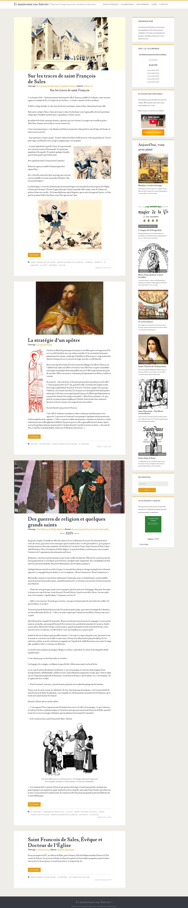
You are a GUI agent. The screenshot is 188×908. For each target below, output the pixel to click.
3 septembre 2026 (153, 76)
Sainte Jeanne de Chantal (70, 262)
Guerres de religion (53, 812)
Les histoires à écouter (153, 132)
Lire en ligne (144, 544)
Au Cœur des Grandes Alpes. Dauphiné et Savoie (56, 86)
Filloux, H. (88, 86)
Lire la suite (35, 255)
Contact (163, 4)
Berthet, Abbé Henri (66, 849)
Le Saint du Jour (43, 849)
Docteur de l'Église (79, 877)
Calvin (62, 265)
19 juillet (94, 815)
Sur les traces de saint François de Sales (69, 43)
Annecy (98, 262)
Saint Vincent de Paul (85, 812)
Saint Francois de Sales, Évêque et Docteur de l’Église (65, 842)
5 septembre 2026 (153, 82)
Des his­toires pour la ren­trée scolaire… (153, 54)
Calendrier (127, 4)
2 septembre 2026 (153, 73)
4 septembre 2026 (153, 79)
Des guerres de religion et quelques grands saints (69, 486)
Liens (154, 4)
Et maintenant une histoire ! (32, 4)
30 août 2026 (153, 60)
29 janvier (84, 444)
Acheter (150, 539)
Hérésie (53, 265)
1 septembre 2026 (153, 70)
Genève (89, 262)
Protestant (45, 444)
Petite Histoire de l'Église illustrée (50, 529)
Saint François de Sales (43, 262)
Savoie (34, 444)
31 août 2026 (153, 65)
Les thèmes (142, 4)
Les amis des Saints (44, 344)
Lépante (83, 815)
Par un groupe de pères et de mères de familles (90, 529)
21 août (43, 265)
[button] (36, 381)
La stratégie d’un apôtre (69, 308)
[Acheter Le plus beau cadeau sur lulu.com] (153, 524)
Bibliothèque (110, 4)
